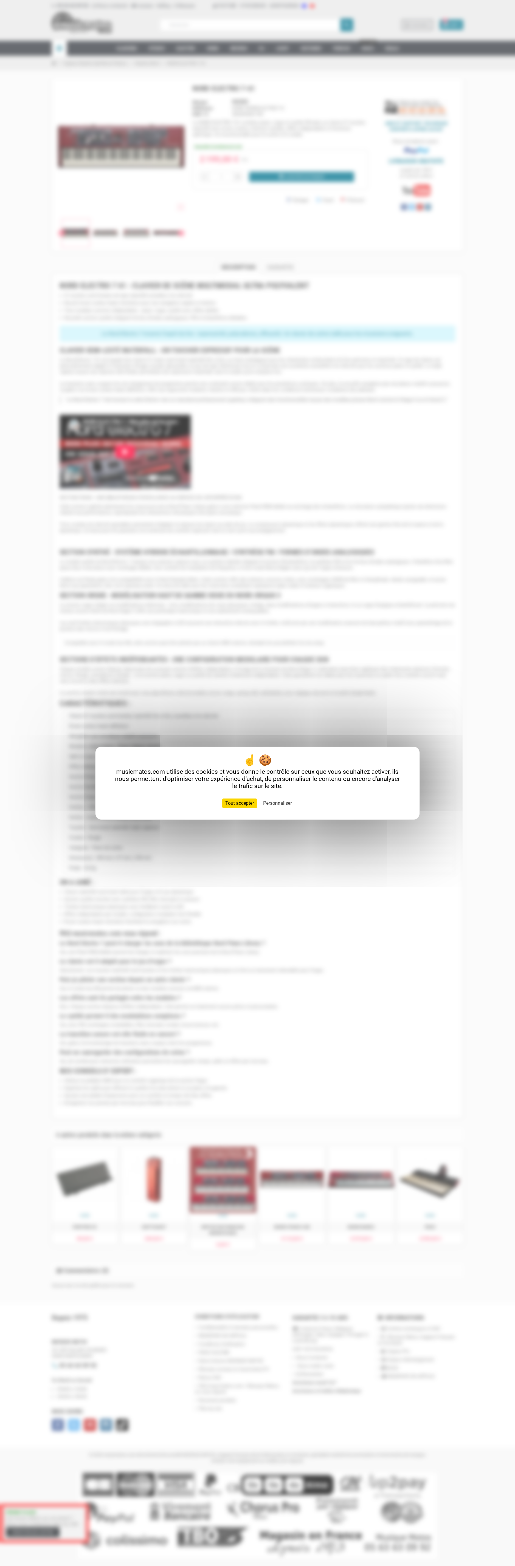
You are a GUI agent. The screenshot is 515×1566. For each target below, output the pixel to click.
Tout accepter (239, 803)
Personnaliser (277, 803)
